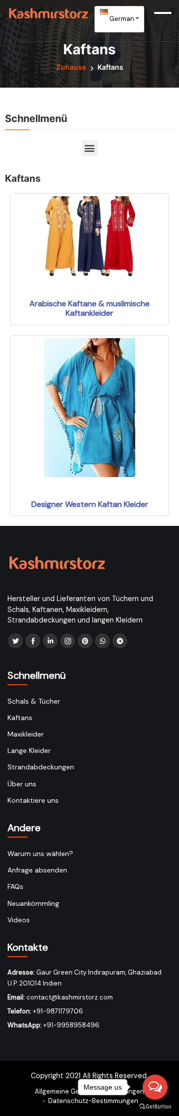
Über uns (21, 783)
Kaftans (19, 717)
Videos (18, 919)
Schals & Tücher (33, 701)
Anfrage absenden (37, 870)
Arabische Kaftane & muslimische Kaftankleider (89, 308)
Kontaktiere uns (33, 800)
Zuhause (71, 67)
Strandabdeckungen (40, 766)
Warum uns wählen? (40, 853)
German (121, 18)
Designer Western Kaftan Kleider (89, 504)
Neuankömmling (33, 903)
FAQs (15, 886)
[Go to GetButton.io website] (155, 1106)
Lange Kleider (29, 750)
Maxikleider (25, 734)
